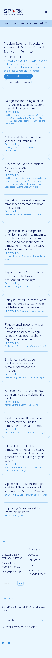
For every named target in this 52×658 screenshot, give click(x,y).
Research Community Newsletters (19, 626)
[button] (46, 12)
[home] (12, 12)
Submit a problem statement (18, 76)
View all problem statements (18, 82)
